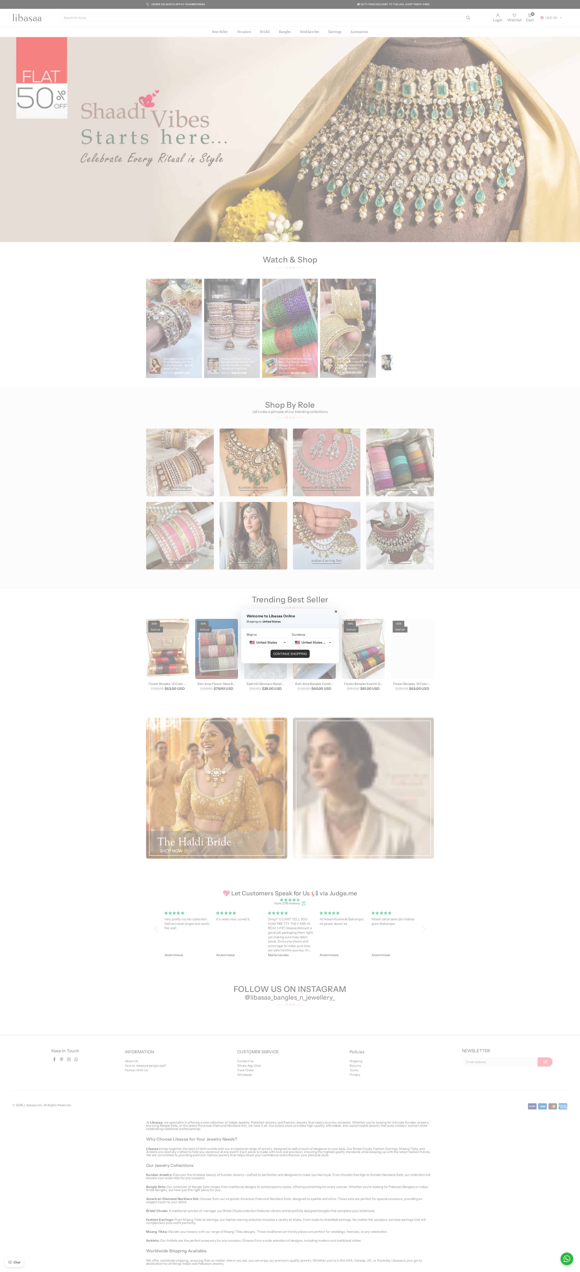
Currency (298, 634)
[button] (267, 642)
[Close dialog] (336, 612)
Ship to (251, 634)
